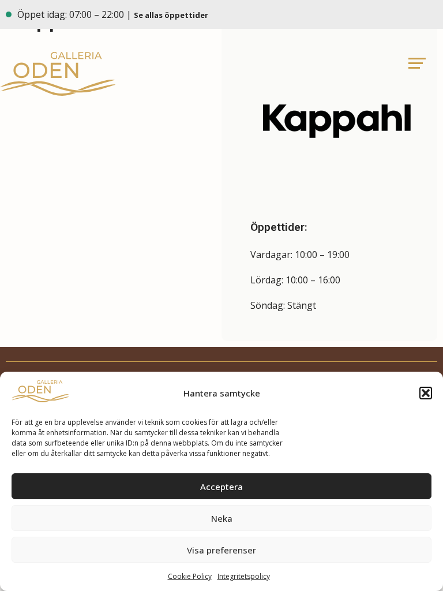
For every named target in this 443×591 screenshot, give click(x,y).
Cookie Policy (190, 576)
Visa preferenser (221, 550)
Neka (221, 518)
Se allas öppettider (172, 15)
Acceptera (221, 486)
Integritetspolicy (243, 576)
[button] (425, 393)
